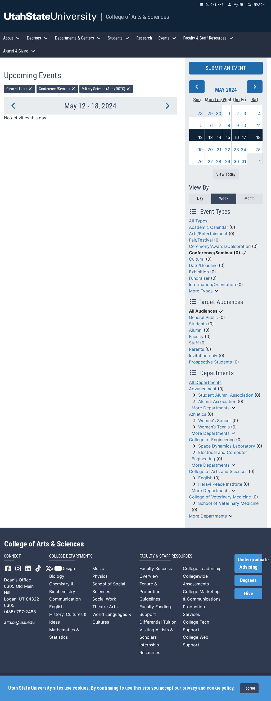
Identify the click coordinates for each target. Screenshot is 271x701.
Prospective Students (210, 362)
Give (248, 594)
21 (219, 149)
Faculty (196, 336)
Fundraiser (199, 278)
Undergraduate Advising (250, 563)
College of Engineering (212, 439)
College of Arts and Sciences (218, 471)
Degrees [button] (34, 38)
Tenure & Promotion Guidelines (149, 591)
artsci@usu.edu (19, 622)
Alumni (195, 330)
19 (200, 149)
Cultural (197, 259)
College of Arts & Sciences (137, 16)
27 (210, 161)
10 (244, 125)
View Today (226, 174)
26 (200, 161)
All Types (198, 221)
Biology (56, 576)
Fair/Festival (201, 240)
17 (244, 137)
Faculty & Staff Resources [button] (205, 38)
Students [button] (115, 38)
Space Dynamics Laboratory (226, 446)
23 (236, 149)
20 (210, 149)
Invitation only (203, 355)
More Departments (210, 407)
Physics (99, 576)
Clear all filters (17, 89)
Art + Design (62, 568)
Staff (194, 342)
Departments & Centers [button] (74, 38)
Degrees (248, 580)
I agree (249, 688)
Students (198, 323)
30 (218, 113)
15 (228, 137)
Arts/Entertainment (208, 233)
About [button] (8, 38)
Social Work (104, 599)
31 (244, 161)
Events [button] (163, 38)
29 (210, 113)
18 (258, 137)
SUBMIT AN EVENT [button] (226, 68)
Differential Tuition (158, 622)
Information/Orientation (212, 284)
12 (200, 137)
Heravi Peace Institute (220, 484)
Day (200, 198)
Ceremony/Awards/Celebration (220, 246)
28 (200, 113)
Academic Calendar (208, 227)
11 (259, 125)
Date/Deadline (203, 265)
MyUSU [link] (238, 5)
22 (227, 149)
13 (210, 137)
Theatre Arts (105, 606)
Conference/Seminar (55, 89)
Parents (196, 349)
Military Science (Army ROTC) (104, 89)
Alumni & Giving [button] (15, 51)
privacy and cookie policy (207, 688)
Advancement (202, 388)
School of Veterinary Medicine (228, 503)
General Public (203, 317)
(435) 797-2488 (20, 611)
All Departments (205, 382)
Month (249, 198)
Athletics (197, 414)
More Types (201, 290)
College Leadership (202, 568)
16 (236, 137)
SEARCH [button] (259, 5)
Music (98, 568)
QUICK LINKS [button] (214, 5)
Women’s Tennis (214, 427)
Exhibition (199, 271)
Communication (65, 599)
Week (223, 198)
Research (144, 38)
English (205, 477)
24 (243, 149)
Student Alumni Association (225, 395)
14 (219, 137)
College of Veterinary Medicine (220, 497)
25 (258, 149)
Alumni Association (217, 401)
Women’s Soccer (214, 420)
